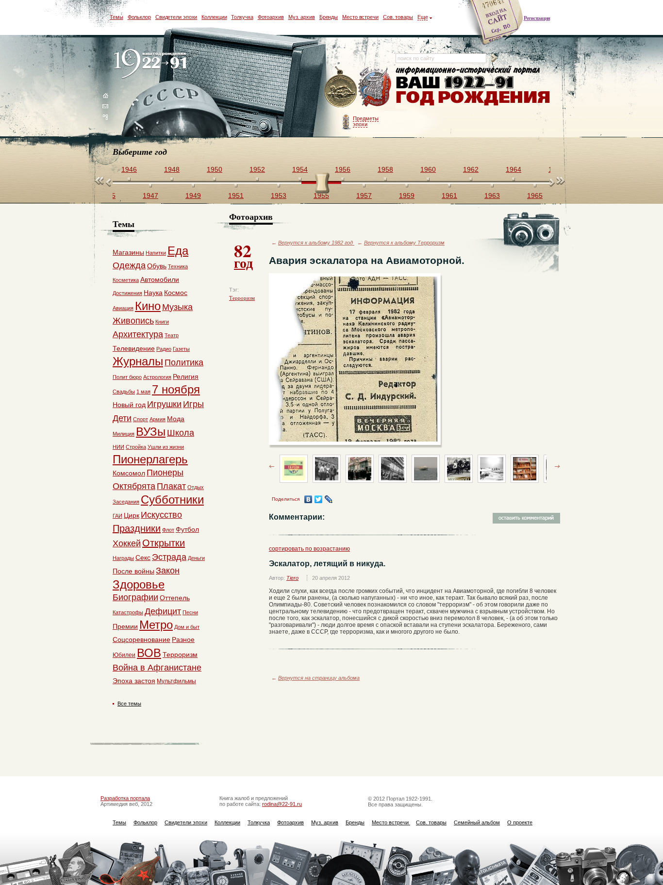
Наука (153, 292)
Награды (123, 558)
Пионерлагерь (150, 459)
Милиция (123, 434)
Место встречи (360, 17)
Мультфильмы (176, 681)
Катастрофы (128, 612)
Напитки (156, 253)
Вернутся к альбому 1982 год (316, 243)
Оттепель (175, 598)
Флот (168, 530)
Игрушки (164, 404)
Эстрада (169, 557)
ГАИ (117, 516)
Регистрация (537, 18)
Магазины (128, 252)
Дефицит (163, 611)
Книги (162, 322)
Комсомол (129, 473)
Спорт (140, 419)
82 (243, 255)
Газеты (181, 349)
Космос (175, 292)
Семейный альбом (477, 822)
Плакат (171, 486)
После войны (133, 571)
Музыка (177, 307)
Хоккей (127, 543)
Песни (190, 612)
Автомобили (159, 279)
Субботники (172, 499)
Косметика (126, 280)
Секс (142, 557)
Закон (168, 570)
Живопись (133, 321)
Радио (163, 349)
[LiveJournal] (329, 499)
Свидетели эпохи (176, 17)
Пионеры (165, 472)
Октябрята (134, 486)
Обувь (156, 266)
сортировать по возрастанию (309, 548)
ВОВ (149, 652)
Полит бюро (127, 377)
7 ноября (176, 389)
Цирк (131, 515)
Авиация (123, 308)
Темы (116, 17)
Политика (184, 362)
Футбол (187, 529)
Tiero (292, 578)
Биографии (135, 597)
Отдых (195, 487)
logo (152, 64)
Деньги (196, 558)
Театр (172, 335)
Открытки (163, 543)
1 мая (143, 391)
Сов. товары (398, 17)
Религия (186, 376)
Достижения (127, 293)
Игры (193, 404)
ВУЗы (151, 431)
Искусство (161, 515)
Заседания (126, 502)
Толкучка (242, 17)
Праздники (137, 528)
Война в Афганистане (157, 667)
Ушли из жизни (166, 447)
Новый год (129, 405)
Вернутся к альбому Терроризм (404, 243)
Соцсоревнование (141, 639)
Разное (183, 639)
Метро (156, 624)
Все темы (129, 703)
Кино (148, 305)
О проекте (519, 822)
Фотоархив (271, 17)
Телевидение (134, 348)
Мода (175, 419)
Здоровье (139, 584)
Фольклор (139, 17)
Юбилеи (124, 655)
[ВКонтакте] (308, 499)
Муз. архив (301, 17)
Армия (157, 419)
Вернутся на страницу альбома (319, 678)
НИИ (118, 447)
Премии (125, 626)
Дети (122, 418)
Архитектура (138, 334)
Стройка (136, 447)
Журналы (138, 361)
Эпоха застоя (134, 681)
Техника (178, 266)
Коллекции (214, 17)
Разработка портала (125, 798)
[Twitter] (319, 499)
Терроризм (242, 298)
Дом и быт (186, 627)
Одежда (129, 265)
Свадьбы (124, 391)
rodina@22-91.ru (282, 804)
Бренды (328, 17)
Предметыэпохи (366, 121)
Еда (177, 250)
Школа (180, 433)
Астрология (157, 377)
